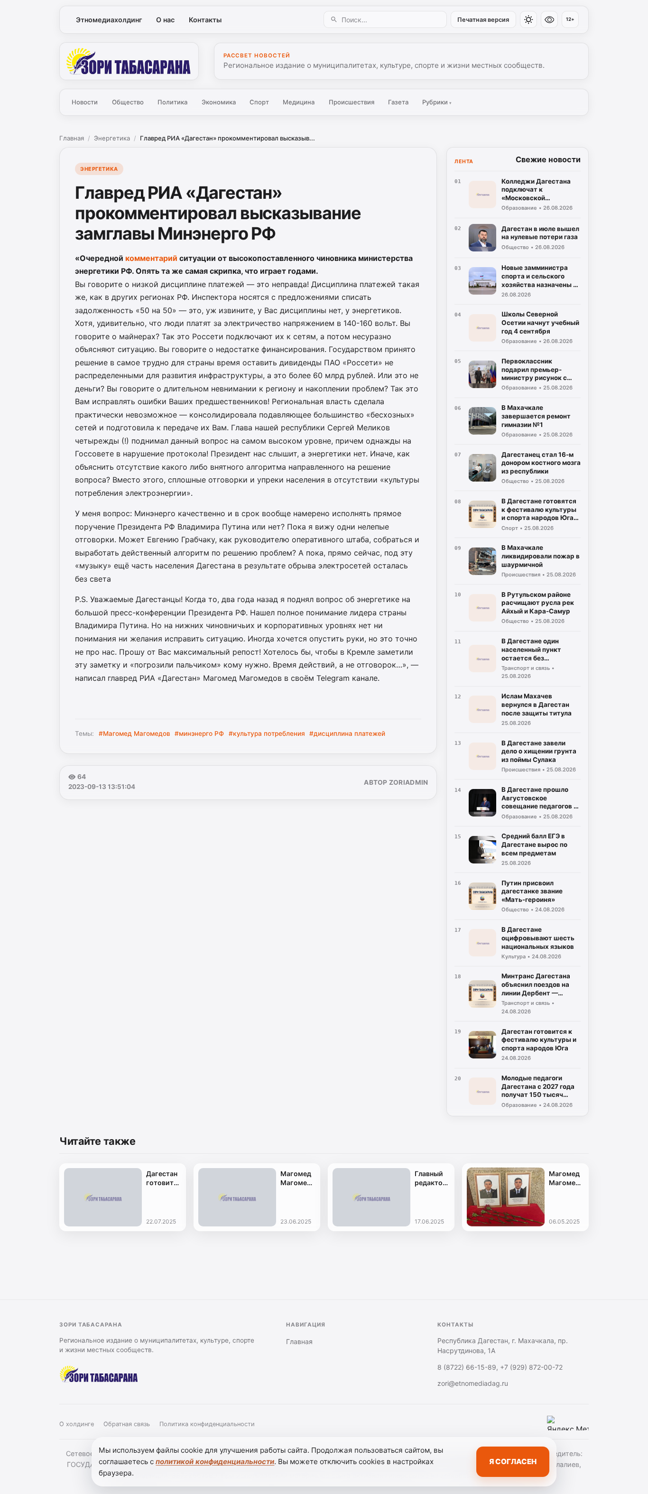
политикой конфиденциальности (215, 1461)
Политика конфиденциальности (207, 1424)
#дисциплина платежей (347, 733)
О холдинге (76, 1424)
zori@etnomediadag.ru (472, 1383)
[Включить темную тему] (528, 19)
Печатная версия (483, 19)
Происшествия (351, 102)
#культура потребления (267, 733)
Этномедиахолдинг (109, 20)
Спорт (259, 102)
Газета (398, 102)
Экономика (219, 102)
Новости (85, 102)
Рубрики (437, 102)
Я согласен (513, 1461)
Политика (172, 102)
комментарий (151, 258)
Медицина (299, 102)
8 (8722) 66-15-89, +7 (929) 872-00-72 (500, 1367)
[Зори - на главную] (129, 61)
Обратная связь (126, 1424)
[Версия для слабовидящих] (549, 19)
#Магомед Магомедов (134, 733)
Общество (128, 102)
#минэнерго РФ (199, 733)
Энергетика (112, 138)
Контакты (205, 20)
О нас (165, 20)
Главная (71, 138)
